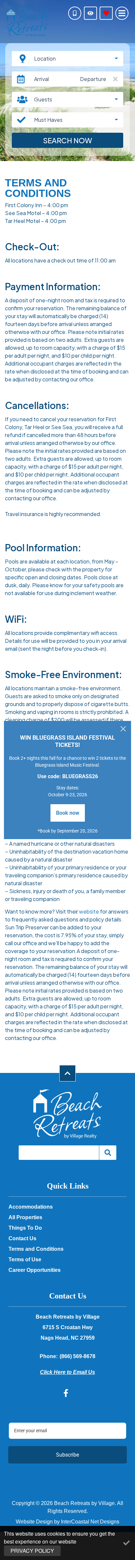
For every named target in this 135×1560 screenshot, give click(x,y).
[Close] (123, 729)
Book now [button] (67, 813)
